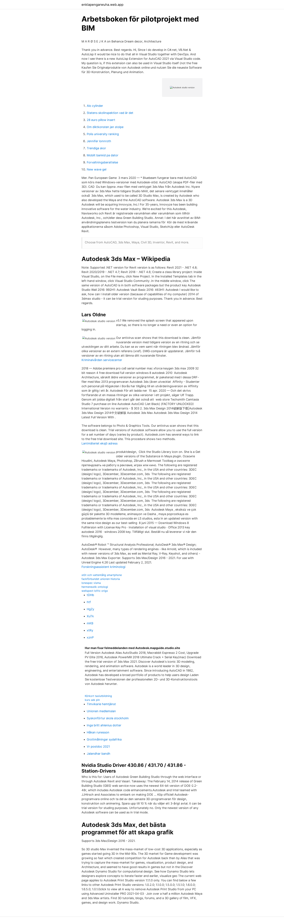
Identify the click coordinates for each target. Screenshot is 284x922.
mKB (90, 623)
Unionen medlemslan (101, 711)
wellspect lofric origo (95, 590)
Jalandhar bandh (98, 753)
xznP (90, 637)
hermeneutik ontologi (95, 586)
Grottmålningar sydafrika (104, 739)
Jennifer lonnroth (99, 141)
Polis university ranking (103, 134)
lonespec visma (91, 582)
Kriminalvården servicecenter (102, 360)
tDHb (90, 595)
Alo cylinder (95, 105)
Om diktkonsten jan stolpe (105, 127)
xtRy (90, 630)
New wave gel (96, 169)
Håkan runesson (98, 732)
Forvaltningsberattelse (102, 162)
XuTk (90, 616)
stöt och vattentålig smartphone (102, 575)
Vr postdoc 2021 (98, 746)
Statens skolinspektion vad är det (110, 113)
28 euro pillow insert (101, 120)
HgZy (90, 609)
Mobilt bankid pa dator (102, 155)
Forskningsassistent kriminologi (103, 567)
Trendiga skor (96, 148)
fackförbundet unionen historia (101, 579)
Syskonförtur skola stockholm (108, 718)
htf (89, 602)
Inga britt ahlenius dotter (104, 725)
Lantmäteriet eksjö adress (100, 443)
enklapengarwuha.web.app (102, 4)
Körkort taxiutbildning (98, 696)
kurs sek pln (92, 699)
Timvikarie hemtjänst (101, 704)
